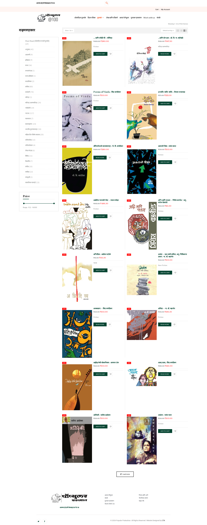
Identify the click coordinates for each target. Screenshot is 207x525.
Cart (157, 9)
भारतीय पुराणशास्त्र (33, 129)
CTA (163, 520)
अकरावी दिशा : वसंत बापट (167, 146)
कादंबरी (29, 92)
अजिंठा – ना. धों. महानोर (166, 308)
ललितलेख (30, 140)
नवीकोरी (29, 108)
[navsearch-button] (107, 3)
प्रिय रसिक (91, 17)
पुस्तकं (99, 17)
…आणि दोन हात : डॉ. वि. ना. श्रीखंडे (170, 38)
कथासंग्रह (30, 71)
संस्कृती (29, 177)
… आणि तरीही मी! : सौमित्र (102, 38)
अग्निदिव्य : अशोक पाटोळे (102, 254)
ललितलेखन (30, 145)
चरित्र (28, 97)
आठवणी (29, 54)
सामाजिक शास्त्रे (32, 182)
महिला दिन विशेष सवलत (34, 134)
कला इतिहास (30, 76)
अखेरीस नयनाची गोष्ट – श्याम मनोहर (106, 200)
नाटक (29, 113)
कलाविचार (29, 81)
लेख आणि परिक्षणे (112, 17)
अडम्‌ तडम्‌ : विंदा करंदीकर (167, 362)
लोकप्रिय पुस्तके (80, 17)
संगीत (28, 166)
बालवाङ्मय (30, 124)
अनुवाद (29, 49)
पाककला (29, 118)
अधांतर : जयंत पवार (165, 415)
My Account (165, 9)
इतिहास (28, 60)
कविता (29, 86)
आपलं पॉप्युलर (124, 17)
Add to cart (100, 54)
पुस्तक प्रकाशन (136, 17)
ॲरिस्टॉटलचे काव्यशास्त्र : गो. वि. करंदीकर (108, 146)
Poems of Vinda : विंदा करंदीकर (107, 92)
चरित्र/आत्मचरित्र (33, 102)
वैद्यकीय (29, 161)
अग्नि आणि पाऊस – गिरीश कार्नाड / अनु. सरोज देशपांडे (172, 201)
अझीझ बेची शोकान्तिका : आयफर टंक (106, 362)
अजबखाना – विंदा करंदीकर (102, 308)
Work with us (149, 17)
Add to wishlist (110, 54)
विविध (28, 156)
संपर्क (158, 17)
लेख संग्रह (30, 150)
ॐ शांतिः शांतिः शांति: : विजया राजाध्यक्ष (171, 92)
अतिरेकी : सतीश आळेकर (101, 415)
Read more (165, 54)
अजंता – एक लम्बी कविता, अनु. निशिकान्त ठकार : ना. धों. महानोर (172, 255)
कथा (28, 65)
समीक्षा (29, 172)
